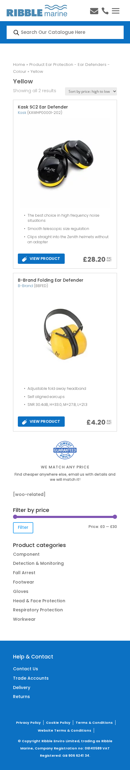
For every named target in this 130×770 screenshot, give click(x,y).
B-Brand (25, 285)
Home (19, 64)
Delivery (21, 687)
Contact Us (25, 669)
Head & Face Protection (39, 601)
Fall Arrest (24, 573)
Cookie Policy (58, 722)
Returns (21, 697)
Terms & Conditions (94, 722)
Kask (22, 112)
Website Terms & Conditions (64, 730)
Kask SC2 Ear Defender (43, 107)
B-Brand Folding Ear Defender (50, 280)
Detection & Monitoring (38, 563)
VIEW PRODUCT (45, 258)
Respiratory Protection (38, 610)
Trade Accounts (31, 678)
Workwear (24, 619)
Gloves (20, 591)
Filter (23, 527)
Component (26, 554)
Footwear (23, 582)
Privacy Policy (28, 722)
